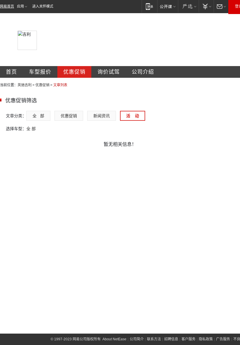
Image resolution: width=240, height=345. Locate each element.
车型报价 (40, 72)
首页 (11, 72)
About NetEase (114, 339)
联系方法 (154, 339)
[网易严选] (188, 6)
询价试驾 (108, 72)
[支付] (206, 6)
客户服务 (188, 339)
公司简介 (137, 339)
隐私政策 (206, 339)
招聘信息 (171, 339)
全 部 (38, 115)
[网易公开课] (167, 6)
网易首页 (7, 6)
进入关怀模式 (42, 6)
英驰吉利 (25, 85)
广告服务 (223, 339)
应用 (20, 6)
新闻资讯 (101, 115)
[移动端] (149, 6)
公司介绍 (143, 72)
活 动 (132, 115)
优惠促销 (74, 72)
